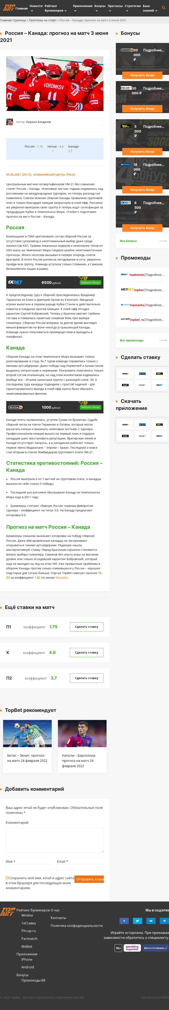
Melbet (26, 946)
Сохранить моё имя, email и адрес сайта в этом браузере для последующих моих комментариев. (40, 883)
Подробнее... (153, 50)
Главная (21, 8)
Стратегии (133, 6)
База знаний (148, 8)
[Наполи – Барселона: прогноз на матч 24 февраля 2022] (82, 746)
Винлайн (61, 577)
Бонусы (100, 6)
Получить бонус (142, 75)
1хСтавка (28, 923)
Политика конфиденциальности (77, 925)
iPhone (26, 959)
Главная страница (13, 20)
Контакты (58, 918)
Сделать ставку (86, 627)
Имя (10, 861)
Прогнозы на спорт (42, 20)
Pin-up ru (28, 931)
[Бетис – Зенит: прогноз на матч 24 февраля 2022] (27, 746)
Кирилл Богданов (38, 122)
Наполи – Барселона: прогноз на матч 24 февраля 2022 (79, 760)
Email (62, 861)
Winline (27, 915)
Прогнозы (115, 6)
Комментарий (17, 822)
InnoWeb (162, 997)
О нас (55, 910)
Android (27, 967)
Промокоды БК (33, 980)
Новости (36, 6)
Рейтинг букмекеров (54, 8)
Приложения (82, 6)
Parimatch (29, 938)
